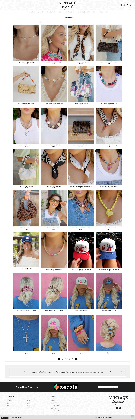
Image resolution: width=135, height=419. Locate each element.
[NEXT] (76, 359)
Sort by (40, 22)
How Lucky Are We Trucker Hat (81, 310)
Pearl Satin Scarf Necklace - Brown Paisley (81, 227)
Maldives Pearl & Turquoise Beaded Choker (54, 103)
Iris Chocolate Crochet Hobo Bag (26, 227)
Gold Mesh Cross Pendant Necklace (26, 145)
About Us (53, 399)
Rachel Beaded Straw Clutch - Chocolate (108, 62)
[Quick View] (38, 68)
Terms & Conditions (55, 405)
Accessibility (54, 400)
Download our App (31, 406)
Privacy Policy (54, 403)
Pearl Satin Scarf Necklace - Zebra (54, 186)
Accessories (30, 402)
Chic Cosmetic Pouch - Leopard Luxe (81, 145)
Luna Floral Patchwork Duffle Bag (81, 103)
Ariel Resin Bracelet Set (81, 352)
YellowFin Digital (108, 417)
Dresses (9, 405)
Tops (8, 402)
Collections (9, 400)
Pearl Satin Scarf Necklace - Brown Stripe (108, 145)
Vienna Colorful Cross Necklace (26, 352)
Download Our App (55, 410)
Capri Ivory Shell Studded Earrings (54, 62)
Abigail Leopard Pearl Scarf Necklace (81, 62)
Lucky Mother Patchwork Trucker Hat (54, 352)
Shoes (28, 400)
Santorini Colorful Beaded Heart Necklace (108, 186)
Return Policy (54, 406)
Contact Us (53, 408)
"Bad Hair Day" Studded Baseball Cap (108, 310)
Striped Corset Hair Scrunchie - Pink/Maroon (26, 310)
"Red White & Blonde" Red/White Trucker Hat (81, 269)
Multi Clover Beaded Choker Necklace (26, 62)
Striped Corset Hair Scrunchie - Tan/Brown (54, 310)
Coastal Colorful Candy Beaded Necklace (108, 103)
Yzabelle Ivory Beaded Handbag (26, 186)
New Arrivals (10, 399)
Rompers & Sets (31, 399)
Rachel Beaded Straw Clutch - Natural (26, 103)
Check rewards (5, 417)
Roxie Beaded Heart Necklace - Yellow (108, 227)
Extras (28, 403)
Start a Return (54, 402)
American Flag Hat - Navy (26, 268)
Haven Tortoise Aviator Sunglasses (53, 227)
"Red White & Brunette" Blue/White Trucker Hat (109, 269)
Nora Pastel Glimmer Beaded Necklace (54, 269)
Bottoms (9, 403)
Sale (28, 405)
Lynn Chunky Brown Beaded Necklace (54, 145)
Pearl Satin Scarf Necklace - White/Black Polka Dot (81, 186)
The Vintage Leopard (17, 417)
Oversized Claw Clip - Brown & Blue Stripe (108, 352)
